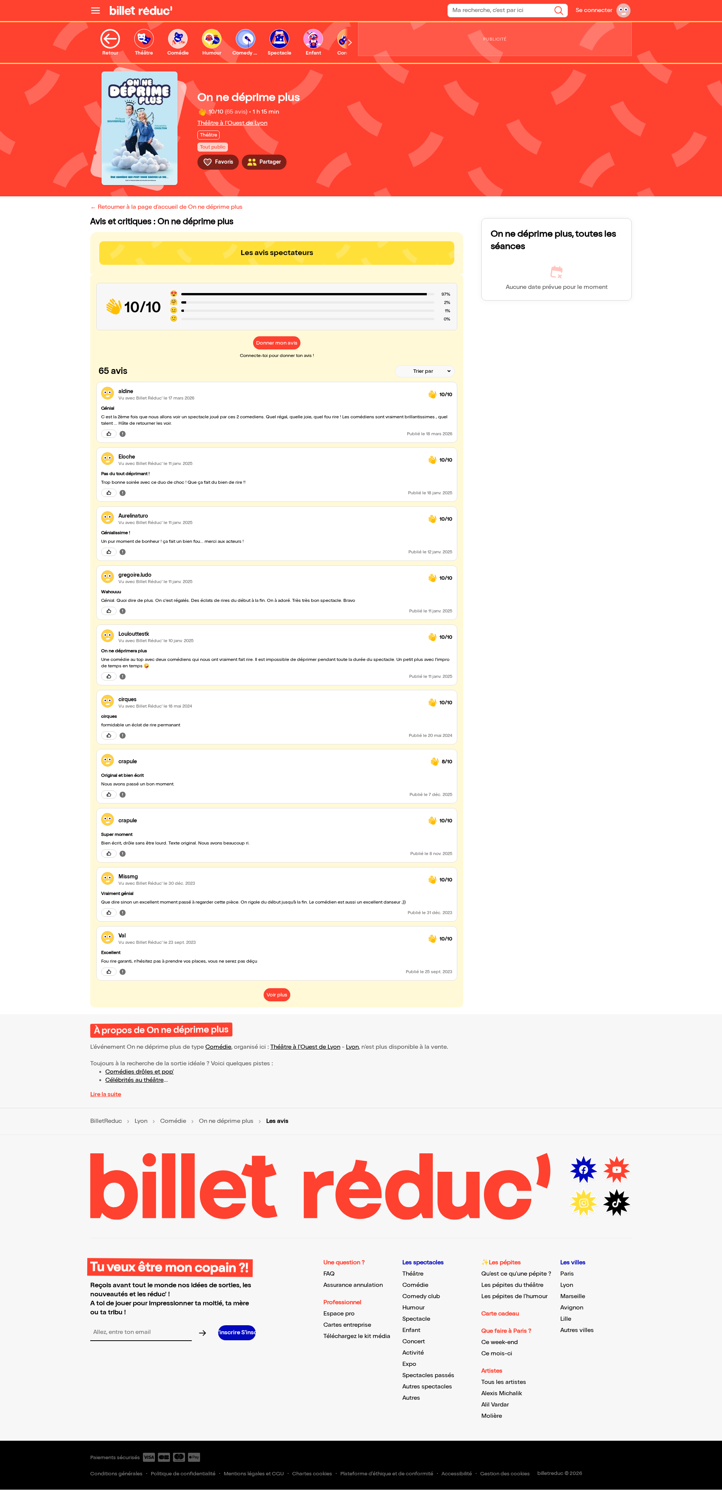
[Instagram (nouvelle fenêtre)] (584, 1203)
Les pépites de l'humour (514, 1296)
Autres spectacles (427, 1386)
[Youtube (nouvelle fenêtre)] (617, 1170)
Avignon (571, 1307)
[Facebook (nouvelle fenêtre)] (584, 1170)
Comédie (218, 1047)
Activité (413, 1352)
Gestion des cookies (505, 1473)
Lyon (352, 1047)
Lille (565, 1319)
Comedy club (421, 1296)
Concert (413, 1341)
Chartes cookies (312, 1473)
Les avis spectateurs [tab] (277, 252)
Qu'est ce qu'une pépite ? (516, 1273)
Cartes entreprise (347, 1325)
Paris (567, 1273)
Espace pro (339, 1313)
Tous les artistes (503, 1382)
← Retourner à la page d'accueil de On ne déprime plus (166, 207)
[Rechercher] (558, 10)
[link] (270, 391)
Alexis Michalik (501, 1393)
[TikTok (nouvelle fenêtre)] (617, 1203)
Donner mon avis (276, 343)
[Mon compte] (623, 10)
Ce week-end (499, 1342)
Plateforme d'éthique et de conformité (386, 1473)
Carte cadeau (500, 1313)
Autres (411, 1398)
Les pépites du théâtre (512, 1285)
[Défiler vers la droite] (350, 42)
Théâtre (412, 1273)
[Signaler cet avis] (123, 433)
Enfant (411, 1330)
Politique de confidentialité (183, 1473)
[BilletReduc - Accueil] (141, 10)
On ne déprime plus (226, 1121)
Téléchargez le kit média (356, 1336)
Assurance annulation (353, 1285)
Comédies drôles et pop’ (139, 1071)
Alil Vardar (495, 1404)
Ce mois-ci (496, 1353)
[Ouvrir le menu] (98, 10)
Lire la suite (105, 1094)
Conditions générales (116, 1473)
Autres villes (577, 1330)
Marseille (572, 1296)
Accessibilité (456, 1473)
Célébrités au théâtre (134, 1080)
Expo (409, 1364)
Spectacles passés (428, 1375)
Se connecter (594, 10)
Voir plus (277, 995)
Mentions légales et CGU (254, 1473)
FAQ (329, 1273)
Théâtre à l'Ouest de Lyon (232, 123)
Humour (413, 1307)
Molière (491, 1416)
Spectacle (416, 1319)
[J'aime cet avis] (109, 434)
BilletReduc (106, 1121)
